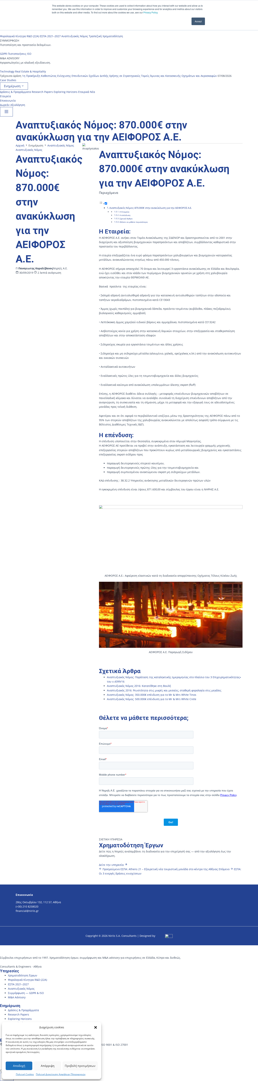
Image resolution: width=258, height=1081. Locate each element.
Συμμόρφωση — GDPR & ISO (26, 993)
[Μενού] (6, 111)
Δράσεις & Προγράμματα (15, 92)
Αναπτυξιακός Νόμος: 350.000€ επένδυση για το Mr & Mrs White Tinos (151, 695)
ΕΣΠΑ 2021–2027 (50, 36)
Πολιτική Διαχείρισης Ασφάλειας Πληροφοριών (61, 1074)
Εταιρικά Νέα (86, 92)
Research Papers (42, 92)
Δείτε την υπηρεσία (111, 865)
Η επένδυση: (125, 215)
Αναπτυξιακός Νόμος (74, 36)
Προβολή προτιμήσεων (80, 1066)
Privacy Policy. (150, 12)
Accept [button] (198, 21)
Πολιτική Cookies (25, 1074)
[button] (95, 1027)
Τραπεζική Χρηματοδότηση (106, 36)
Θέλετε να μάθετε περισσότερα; (134, 222)
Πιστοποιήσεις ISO (19, 53)
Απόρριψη (47, 1066)
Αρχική (20, 145)
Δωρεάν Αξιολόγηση (12, 105)
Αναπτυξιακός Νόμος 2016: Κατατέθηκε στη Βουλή (139, 686)
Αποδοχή (19, 1066)
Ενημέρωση (12, 86)
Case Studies (8, 80)
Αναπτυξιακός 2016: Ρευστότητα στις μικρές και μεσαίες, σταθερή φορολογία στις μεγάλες (164, 690)
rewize (160, 936)
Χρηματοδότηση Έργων (22, 975)
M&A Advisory (16, 997)
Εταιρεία (5, 96)
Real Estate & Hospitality (30, 71)
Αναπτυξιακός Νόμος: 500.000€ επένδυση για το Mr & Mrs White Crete (151, 699)
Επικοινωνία (8, 100)
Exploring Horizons (65, 92)
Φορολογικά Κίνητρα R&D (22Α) (19, 36)
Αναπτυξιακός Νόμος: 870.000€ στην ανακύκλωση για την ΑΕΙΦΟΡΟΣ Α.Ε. (150, 208)
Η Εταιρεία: (125, 211)
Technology (7, 71)
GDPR (3, 53)
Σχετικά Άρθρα (126, 218)
